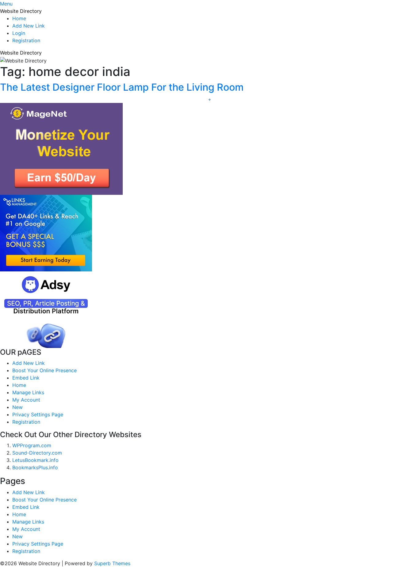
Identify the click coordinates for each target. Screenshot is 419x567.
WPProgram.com (31, 445)
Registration (26, 40)
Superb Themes (112, 563)
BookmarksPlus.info (35, 467)
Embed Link (26, 378)
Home (19, 18)
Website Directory (21, 11)
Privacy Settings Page (37, 414)
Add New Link (28, 26)
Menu (6, 4)
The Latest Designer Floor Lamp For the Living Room (122, 87)
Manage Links (28, 392)
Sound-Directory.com (37, 453)
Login (18, 33)
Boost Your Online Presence (44, 370)
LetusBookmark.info (35, 460)
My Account (26, 400)
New (17, 407)
